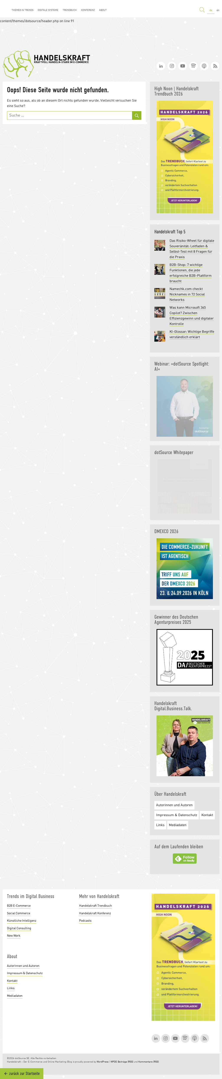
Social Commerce (18, 913)
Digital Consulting (19, 928)
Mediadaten (177, 825)
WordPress (102, 1062)
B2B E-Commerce (19, 905)
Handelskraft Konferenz (95, 913)
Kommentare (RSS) (148, 1062)
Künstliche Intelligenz (21, 920)
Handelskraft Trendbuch (95, 905)
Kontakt (207, 815)
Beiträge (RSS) (125, 1062)
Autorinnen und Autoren (174, 805)
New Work (13, 935)
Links (160, 825)
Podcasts (85, 920)
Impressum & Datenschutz (176, 815)
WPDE (114, 1062)
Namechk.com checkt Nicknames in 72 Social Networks (187, 294)
